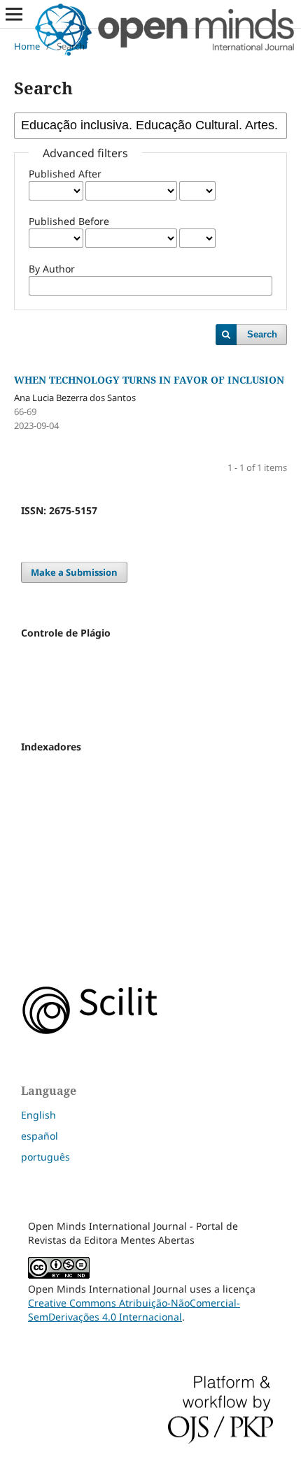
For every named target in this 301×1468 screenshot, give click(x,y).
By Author (52, 268)
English (38, 1114)
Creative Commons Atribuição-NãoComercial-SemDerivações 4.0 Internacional (134, 1309)
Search (262, 334)
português (45, 1156)
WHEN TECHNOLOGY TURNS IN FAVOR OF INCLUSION (149, 379)
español (39, 1135)
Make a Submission (74, 572)
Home (27, 46)
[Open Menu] (14, 14)
